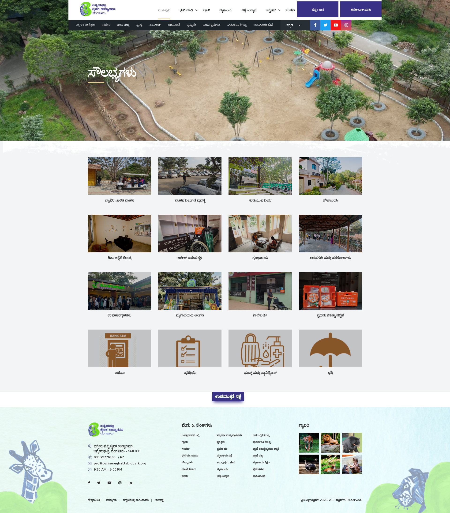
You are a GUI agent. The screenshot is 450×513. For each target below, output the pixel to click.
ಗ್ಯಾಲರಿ (185, 442)
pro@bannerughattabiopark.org (120, 463)
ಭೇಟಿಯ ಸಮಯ (190, 455)
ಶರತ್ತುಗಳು (112, 500)
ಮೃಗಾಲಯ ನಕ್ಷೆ (224, 455)
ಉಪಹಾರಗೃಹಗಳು (119, 315)
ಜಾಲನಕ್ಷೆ (159, 500)
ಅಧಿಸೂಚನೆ (174, 25)
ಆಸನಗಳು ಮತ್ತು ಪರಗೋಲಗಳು (330, 257)
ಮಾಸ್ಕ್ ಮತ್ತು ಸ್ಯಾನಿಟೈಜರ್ (260, 372)
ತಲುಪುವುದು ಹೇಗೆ (263, 25)
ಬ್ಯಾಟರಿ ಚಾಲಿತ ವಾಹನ (119, 200)
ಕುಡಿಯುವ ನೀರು (260, 200)
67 (122, 457)
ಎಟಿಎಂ (120, 372)
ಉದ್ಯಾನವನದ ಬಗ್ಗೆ (190, 435)
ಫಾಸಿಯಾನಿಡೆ (259, 476)
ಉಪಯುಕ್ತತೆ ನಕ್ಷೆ (228, 396)
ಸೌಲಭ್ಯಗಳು (187, 462)
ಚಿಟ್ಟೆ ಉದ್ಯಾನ (223, 476)
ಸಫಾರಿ (185, 476)
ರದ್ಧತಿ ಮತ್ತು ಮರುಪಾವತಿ (136, 500)
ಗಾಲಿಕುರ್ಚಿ (260, 315)
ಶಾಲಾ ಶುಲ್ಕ (123, 25)
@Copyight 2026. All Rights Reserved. (331, 500)
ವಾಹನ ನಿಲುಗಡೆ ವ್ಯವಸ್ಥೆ (190, 200)
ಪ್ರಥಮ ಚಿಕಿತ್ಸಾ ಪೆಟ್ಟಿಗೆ (330, 315)
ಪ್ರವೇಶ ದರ (222, 449)
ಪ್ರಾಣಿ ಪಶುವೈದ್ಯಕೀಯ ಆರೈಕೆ (266, 449)
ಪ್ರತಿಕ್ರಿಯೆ (191, 25)
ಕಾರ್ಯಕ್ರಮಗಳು (211, 25)
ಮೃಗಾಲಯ (222, 469)
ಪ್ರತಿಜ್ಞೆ (139, 25)
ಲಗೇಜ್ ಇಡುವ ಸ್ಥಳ (189, 257)
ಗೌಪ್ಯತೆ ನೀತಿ (94, 500)
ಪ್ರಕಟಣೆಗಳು (258, 469)
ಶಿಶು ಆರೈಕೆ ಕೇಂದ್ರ (119, 257)
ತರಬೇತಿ (106, 25)
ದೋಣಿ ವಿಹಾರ (188, 469)
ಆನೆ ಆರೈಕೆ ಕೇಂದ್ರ (261, 435)
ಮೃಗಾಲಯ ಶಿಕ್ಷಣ (85, 25)
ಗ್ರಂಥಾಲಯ (260, 257)
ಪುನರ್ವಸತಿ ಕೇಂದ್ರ (237, 25)
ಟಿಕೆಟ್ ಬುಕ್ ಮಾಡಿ (361, 10)
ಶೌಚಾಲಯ (330, 200)
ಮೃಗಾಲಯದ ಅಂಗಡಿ (190, 315)
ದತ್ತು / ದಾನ (318, 10)
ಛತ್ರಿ (330, 372)
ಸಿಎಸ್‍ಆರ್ (155, 25)
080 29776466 (105, 457)
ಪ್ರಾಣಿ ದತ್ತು (258, 455)
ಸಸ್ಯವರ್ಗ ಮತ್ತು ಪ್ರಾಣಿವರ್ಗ (229, 435)
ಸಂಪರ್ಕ (186, 449)
